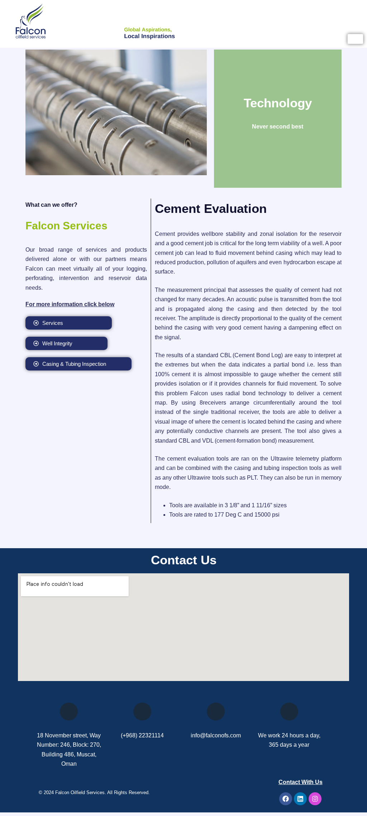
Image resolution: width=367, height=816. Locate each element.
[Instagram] (315, 798)
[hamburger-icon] (355, 39)
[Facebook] (285, 798)
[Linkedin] (300, 798)
